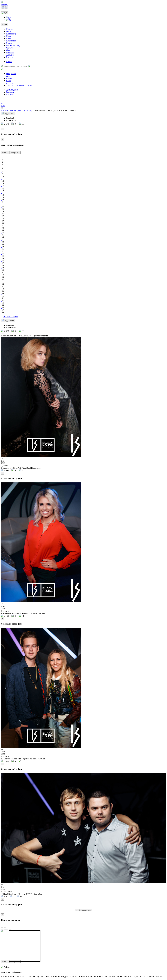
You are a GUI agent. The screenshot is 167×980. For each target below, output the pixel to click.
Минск (4, 24)
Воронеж (10, 52)
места (8, 81)
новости (10, 83)
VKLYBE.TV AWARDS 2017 (19, 85)
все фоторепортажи (83, 910)
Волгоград (11, 34)
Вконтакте (11, 120)
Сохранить (15, 153)
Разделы (4, 5)
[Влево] (2, 929)
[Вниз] (10, 929)
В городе (10, 92)
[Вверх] (7, 929)
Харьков (10, 55)
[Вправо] (5, 929)
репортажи (11, 73)
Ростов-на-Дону (13, 45)
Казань (9, 36)
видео (8, 76)
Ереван (9, 57)
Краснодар (11, 41)
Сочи (8, 50)
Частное (9, 94)
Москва (9, 29)
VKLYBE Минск (10, 317)
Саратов (10, 48)
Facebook (10, 118)
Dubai (8, 31)
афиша (9, 78)
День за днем (12, 90)
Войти (9, 61)
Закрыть (5, 153)
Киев (8, 38)
